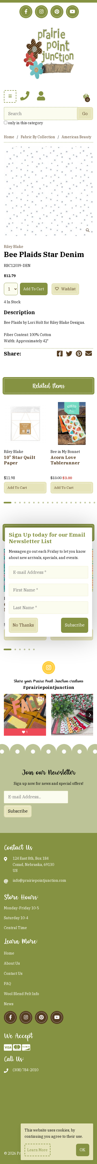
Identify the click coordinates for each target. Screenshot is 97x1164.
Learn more (37, 1150)
